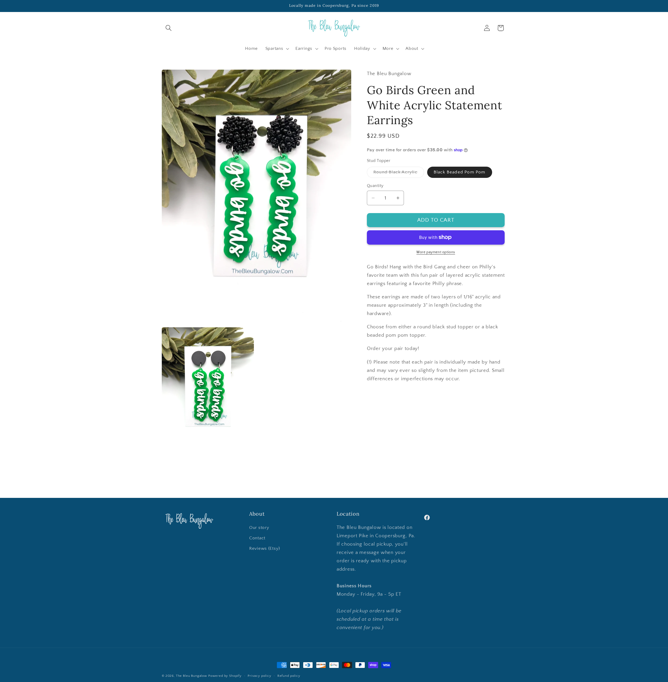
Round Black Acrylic (398, 173)
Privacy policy (259, 676)
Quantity (375, 186)
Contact (257, 538)
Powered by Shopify (225, 676)
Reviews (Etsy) (264, 548)
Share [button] (380, 397)
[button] (169, 28)
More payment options (435, 252)
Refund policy (288, 676)
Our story (259, 527)
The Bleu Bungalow (191, 676)
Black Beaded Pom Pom (460, 172)
